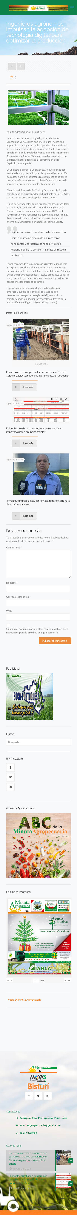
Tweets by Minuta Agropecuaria (23, 999)
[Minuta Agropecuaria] (38, 7)
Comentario (14, 547)
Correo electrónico (18, 596)
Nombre (11, 582)
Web (9, 610)
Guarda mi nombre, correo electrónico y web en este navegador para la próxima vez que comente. (37, 630)
